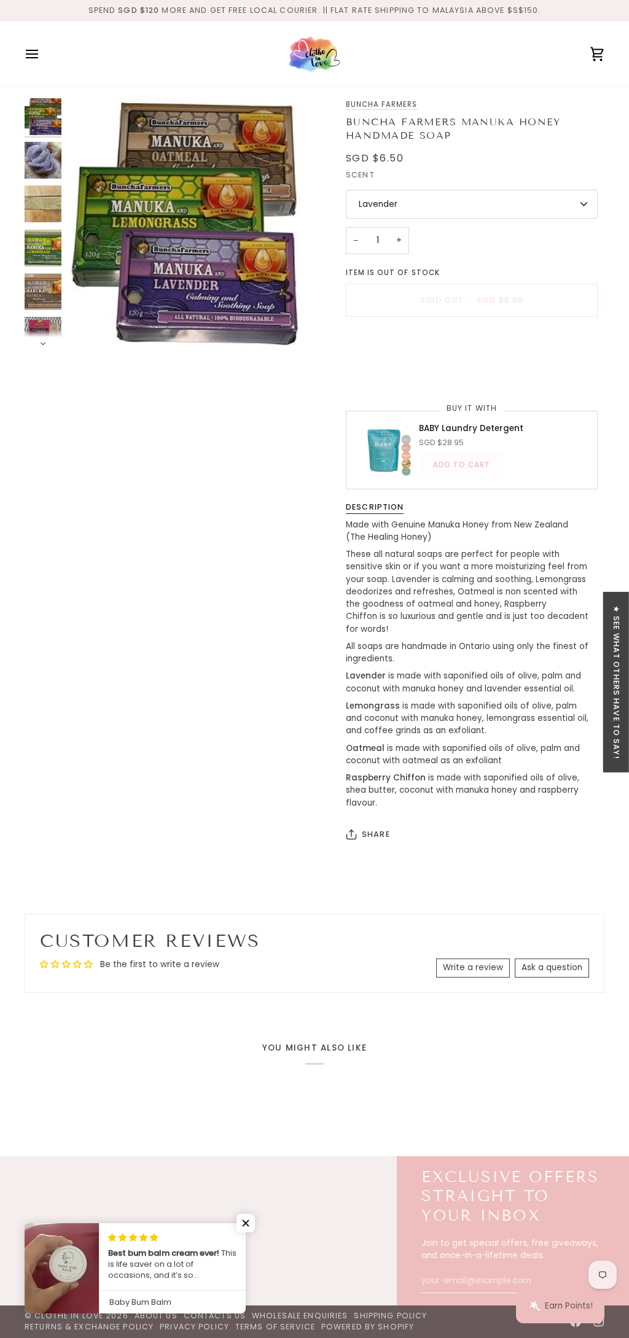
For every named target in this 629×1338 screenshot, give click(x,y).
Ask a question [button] (552, 967)
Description (375, 507)
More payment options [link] (393, 373)
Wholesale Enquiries (300, 1315)
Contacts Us (215, 1315)
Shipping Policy (390, 1315)
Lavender (378, 204)
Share (376, 834)
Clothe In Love (68, 1315)
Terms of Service (275, 1326)
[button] (245, 1223)
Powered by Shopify (367, 1326)
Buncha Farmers (382, 104)
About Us (156, 1315)
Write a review (473, 967)
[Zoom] (189, 223)
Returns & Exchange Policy (89, 1326)
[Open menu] (43, 54)
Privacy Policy (194, 1326)
